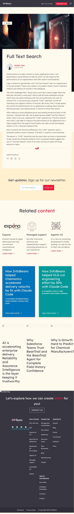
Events (55, 432)
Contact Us (61, 4)
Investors (42, 494)
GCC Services (33, 423)
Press (54, 446)
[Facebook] (14, 428)
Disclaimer (20, 510)
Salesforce (44, 435)
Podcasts (56, 441)
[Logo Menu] (7, 4)
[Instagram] (23, 428)
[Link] (12, 326)
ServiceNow (45, 430)
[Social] (11, 159)
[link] (71, 3)
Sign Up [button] (48, 188)
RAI (30, 428)
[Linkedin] (27, 428)
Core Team (42, 482)
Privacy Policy (31, 510)
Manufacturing (46, 458)
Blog (8, 23)
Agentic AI (32, 455)
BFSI (42, 453)
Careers (42, 498)
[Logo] (17, 420)
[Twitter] (18, 428)
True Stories (57, 437)
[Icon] (71, 4)
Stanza (31, 474)
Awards (55, 423)
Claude (43, 462)
